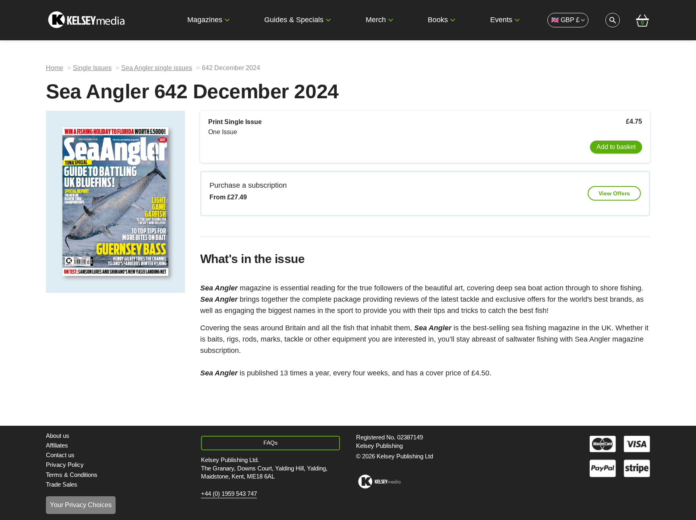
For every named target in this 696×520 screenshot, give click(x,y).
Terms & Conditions (71, 474)
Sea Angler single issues (156, 67)
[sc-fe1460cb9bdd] (379, 482)
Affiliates (57, 445)
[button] (227, 20)
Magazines (204, 20)
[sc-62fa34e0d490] (87, 20)
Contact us (60, 455)
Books (438, 20)
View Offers (614, 193)
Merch (376, 20)
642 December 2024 (231, 67)
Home (54, 67)
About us (57, 435)
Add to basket (616, 146)
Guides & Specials (293, 20)
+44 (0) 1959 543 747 (229, 494)
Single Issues (92, 67)
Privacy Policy (65, 464)
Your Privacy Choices (81, 504)
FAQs (270, 442)
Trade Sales (61, 484)
